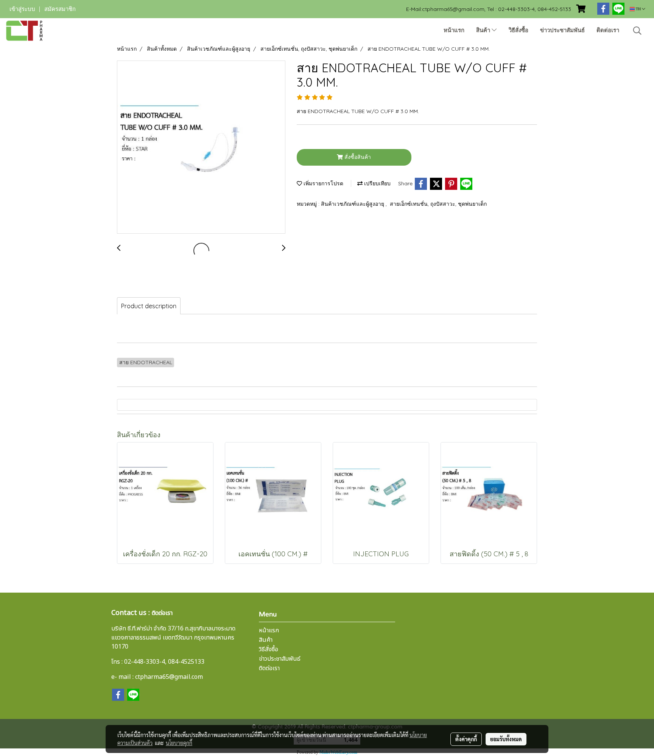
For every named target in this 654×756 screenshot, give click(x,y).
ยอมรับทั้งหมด (506, 739)
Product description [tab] (148, 306)
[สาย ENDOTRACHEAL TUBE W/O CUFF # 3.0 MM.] (201, 147)
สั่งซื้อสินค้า (357, 157)
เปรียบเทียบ (377, 183)
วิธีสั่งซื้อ (518, 30)
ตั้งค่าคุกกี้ (466, 739)
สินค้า (484, 30)
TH (638, 9)
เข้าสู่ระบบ (22, 9)
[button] (637, 30)
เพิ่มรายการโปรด (322, 183)
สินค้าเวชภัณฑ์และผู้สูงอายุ (353, 203)
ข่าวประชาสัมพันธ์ (562, 30)
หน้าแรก (454, 30)
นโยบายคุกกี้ (179, 742)
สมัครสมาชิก (60, 9)
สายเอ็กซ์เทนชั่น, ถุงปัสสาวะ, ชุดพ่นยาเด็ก (438, 203)
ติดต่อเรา (607, 30)
